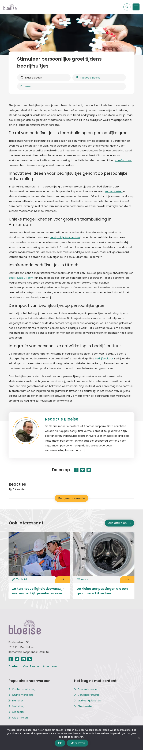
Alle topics (18, 712)
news (28, 86)
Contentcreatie (87, 689)
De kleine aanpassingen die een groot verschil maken (102, 590)
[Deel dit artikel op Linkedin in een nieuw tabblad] (88, 470)
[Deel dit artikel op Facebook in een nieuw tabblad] (76, 470)
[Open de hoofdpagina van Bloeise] (10, 6)
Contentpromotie (89, 695)
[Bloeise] (136, 6)
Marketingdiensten (89, 700)
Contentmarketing (23, 689)
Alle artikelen (117, 523)
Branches (18, 700)
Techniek (22, 579)
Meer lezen (77, 743)
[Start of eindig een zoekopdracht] (126, 6)
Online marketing (22, 695)
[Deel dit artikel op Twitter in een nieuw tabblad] (82, 470)
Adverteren (50, 666)
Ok (60, 743)
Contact (14, 666)
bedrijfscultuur (104, 358)
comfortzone (123, 160)
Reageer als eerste (71, 498)
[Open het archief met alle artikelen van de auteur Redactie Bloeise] (29, 435)
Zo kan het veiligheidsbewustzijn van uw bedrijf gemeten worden (38, 590)
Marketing (18, 706)
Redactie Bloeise (90, 77)
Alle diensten (85, 706)
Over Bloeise (31, 666)
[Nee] (138, 738)
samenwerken (114, 191)
